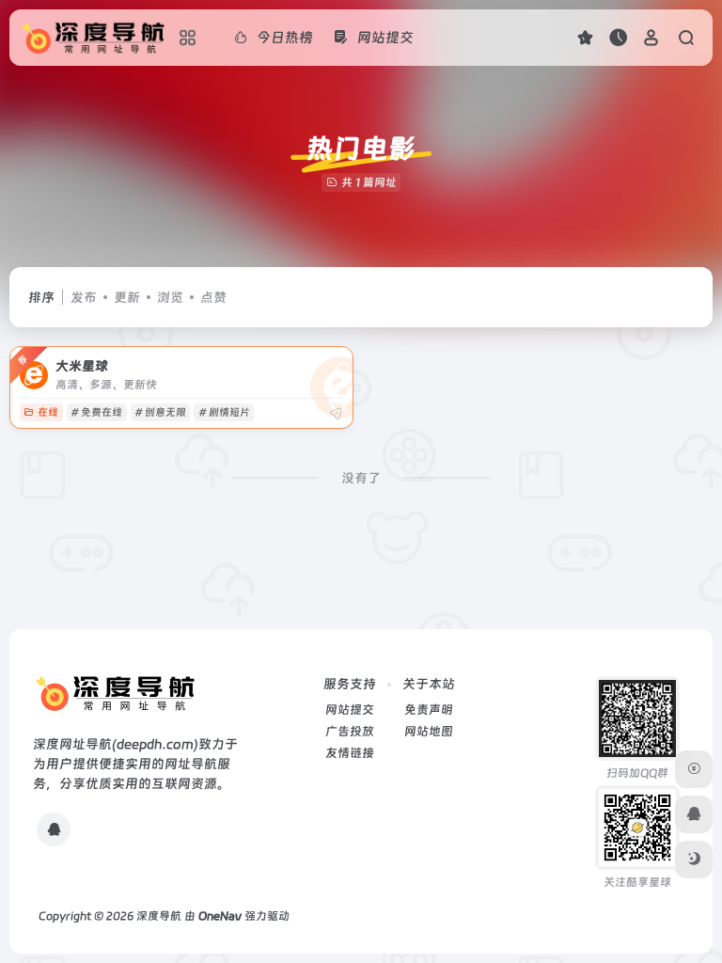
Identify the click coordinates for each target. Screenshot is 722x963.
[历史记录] (618, 37)
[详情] (335, 414)
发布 (84, 297)
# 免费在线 (96, 412)
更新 (127, 297)
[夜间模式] (694, 859)
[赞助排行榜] (694, 769)
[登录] (651, 37)
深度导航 (158, 916)
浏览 (170, 297)
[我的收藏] (585, 37)
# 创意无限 (160, 412)
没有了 (361, 477)
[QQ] (54, 829)
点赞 (213, 297)
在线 (48, 412)
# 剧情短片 (224, 412)
